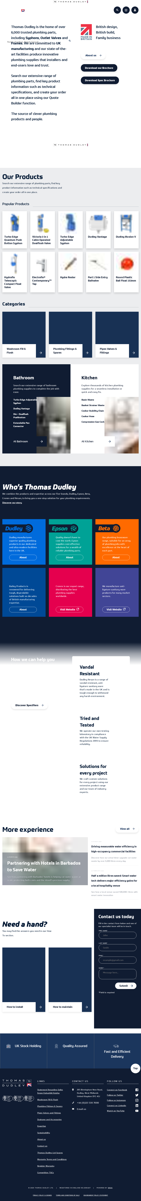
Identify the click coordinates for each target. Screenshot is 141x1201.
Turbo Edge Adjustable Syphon (25, 401)
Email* (101, 955)
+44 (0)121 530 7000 (88, 1102)
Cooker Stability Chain (93, 410)
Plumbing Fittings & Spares (50, 1106)
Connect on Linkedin (116, 1105)
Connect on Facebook (117, 1089)
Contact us (42, 1146)
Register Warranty (45, 1166)
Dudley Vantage (21, 408)
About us (99, 8)
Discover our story (12, 502)
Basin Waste (88, 399)
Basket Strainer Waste (93, 405)
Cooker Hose (88, 416)
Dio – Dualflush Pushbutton (20, 416)
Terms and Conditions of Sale (67, 1195)
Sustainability (43, 1132)
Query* (101, 968)
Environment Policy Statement (96, 1195)
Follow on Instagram (116, 1100)
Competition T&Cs (45, 1172)
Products (41, 8)
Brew (110, 1188)
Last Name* (103, 943)
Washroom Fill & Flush (47, 1099)
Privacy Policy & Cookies (42, 1195)
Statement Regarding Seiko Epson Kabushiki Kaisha (50, 1091)
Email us (81, 1109)
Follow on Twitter (115, 1095)
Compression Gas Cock (93, 421)
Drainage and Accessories (49, 1119)
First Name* (103, 931)
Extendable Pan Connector (21, 424)
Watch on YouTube (115, 1110)
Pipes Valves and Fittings (49, 1112)
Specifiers (61, 8)
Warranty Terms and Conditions (52, 1159)
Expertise (80, 8)
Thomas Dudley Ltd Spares (50, 1152)
